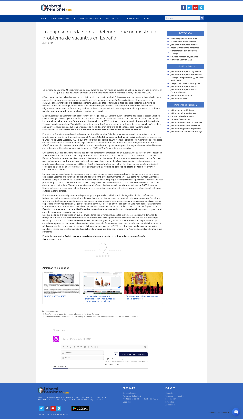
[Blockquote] (85, 347)
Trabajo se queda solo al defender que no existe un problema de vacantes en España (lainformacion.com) (93, 238)
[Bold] (63, 347)
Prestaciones (113, 18)
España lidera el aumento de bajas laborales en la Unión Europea (72, 314)
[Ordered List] (78, 347)
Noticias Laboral (51, 311)
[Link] (92, 347)
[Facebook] (183, 7)
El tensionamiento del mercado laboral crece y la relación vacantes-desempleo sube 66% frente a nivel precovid (91, 316)
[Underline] (71, 347)
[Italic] (67, 347)
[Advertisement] (102, 66)
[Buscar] (202, 18)
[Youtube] (195, 7)
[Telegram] (201, 7)
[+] (98, 347)
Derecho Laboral (59, 18)
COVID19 (148, 18)
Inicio (44, 18)
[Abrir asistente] (236, 412)
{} (95, 347)
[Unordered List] (81, 347)
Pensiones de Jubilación (87, 18)
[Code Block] (88, 347)
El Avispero (132, 18)
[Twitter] (189, 7)
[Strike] (74, 347)
